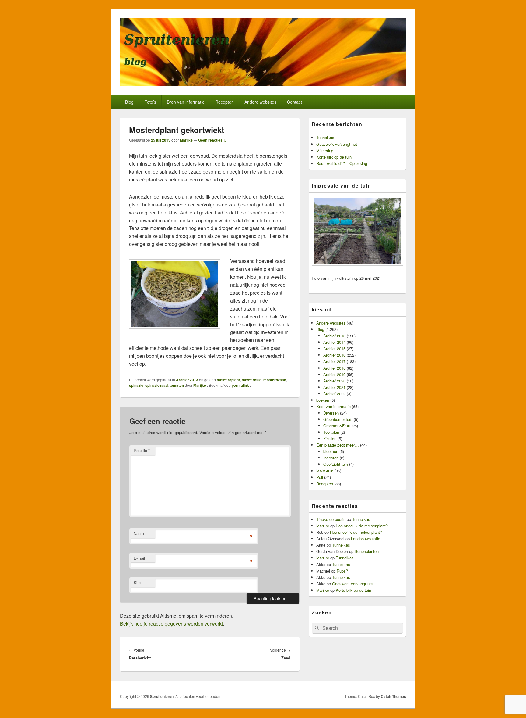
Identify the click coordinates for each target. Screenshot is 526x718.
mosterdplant (228, 379)
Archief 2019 (334, 374)
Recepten (224, 102)
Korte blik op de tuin (334, 157)
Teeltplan (331, 432)
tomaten (177, 385)
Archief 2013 (187, 379)
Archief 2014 (334, 342)
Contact (294, 102)
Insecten (330, 458)
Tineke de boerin (330, 519)
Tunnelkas (325, 137)
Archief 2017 (334, 361)
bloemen (330, 451)
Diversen (331, 413)
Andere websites (260, 102)
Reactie (142, 450)
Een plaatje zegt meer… (337, 445)
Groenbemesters (337, 419)
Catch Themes (393, 696)
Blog (129, 102)
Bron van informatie (186, 102)
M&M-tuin (324, 471)
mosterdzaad (274, 379)
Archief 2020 (334, 381)
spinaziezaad (156, 385)
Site (137, 582)
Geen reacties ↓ (212, 140)
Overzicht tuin (335, 464)
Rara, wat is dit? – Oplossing (341, 163)
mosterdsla (251, 379)
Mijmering (324, 150)
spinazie (136, 385)
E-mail (139, 558)
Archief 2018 (334, 368)
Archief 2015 (334, 348)
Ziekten (329, 438)
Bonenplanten (367, 551)
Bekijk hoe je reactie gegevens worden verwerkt (171, 623)
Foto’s (150, 102)
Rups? (342, 571)
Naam (139, 533)
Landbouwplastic (365, 538)
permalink (241, 385)
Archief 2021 (334, 387)
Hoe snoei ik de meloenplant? (362, 526)
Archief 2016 (334, 355)
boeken (322, 400)
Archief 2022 (334, 394)
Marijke (186, 140)
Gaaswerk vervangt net (336, 144)
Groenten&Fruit (336, 426)
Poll (319, 477)
